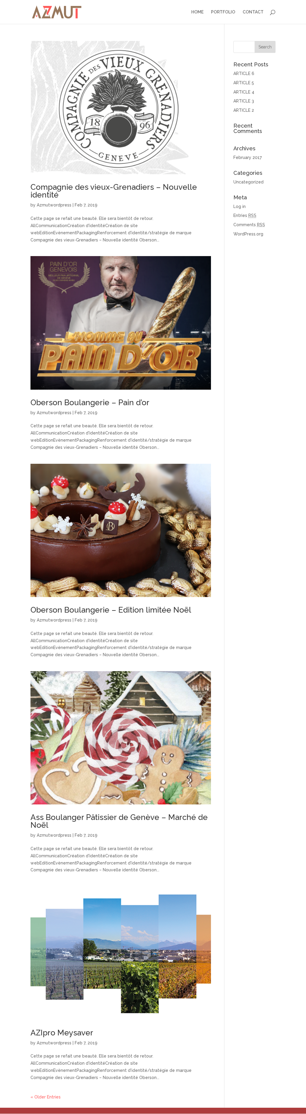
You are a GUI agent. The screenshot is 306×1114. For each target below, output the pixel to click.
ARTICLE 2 (243, 110)
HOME (197, 12)
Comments (249, 224)
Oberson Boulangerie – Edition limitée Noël (110, 609)
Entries (244, 215)
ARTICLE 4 (243, 92)
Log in (239, 206)
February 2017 (247, 157)
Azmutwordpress (54, 205)
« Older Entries (45, 1097)
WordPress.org (248, 234)
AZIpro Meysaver (61, 1032)
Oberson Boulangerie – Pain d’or (89, 402)
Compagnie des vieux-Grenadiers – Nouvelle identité (113, 191)
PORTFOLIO (223, 12)
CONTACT (253, 12)
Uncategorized (248, 182)
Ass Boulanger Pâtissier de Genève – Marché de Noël (119, 821)
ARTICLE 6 (243, 73)
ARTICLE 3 (243, 101)
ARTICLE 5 (243, 82)
